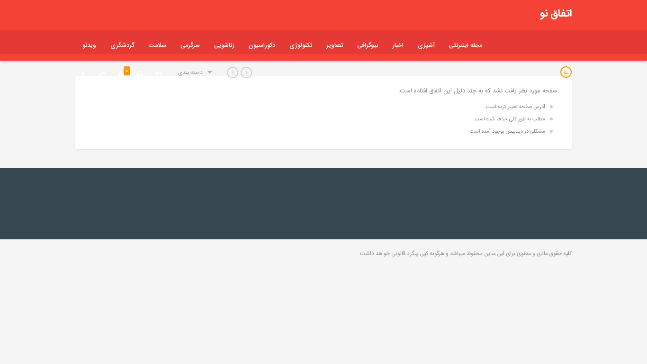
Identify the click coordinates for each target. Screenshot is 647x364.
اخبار (398, 45)
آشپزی (426, 45)
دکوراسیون (262, 45)
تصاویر (334, 45)
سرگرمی (190, 45)
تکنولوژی (300, 45)
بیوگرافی (367, 45)
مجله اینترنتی (465, 45)
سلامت (157, 45)
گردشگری (122, 45)
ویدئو (89, 45)
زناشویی (224, 45)
